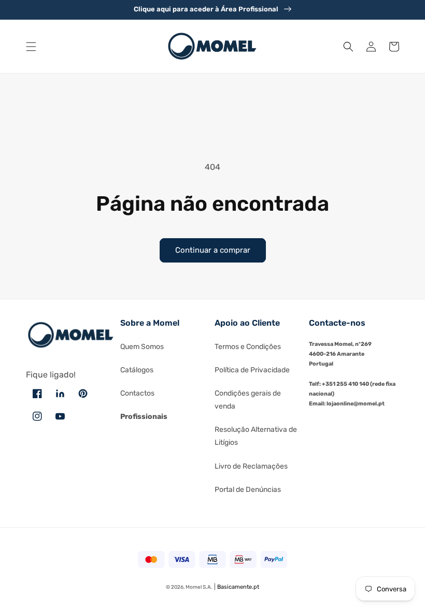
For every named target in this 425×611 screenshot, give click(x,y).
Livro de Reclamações (251, 466)
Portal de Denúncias (248, 489)
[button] (31, 46)
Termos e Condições (248, 346)
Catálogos (136, 370)
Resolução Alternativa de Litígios (256, 436)
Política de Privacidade (252, 370)
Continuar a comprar (212, 250)
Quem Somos (142, 346)
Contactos (137, 393)
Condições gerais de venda (248, 400)
